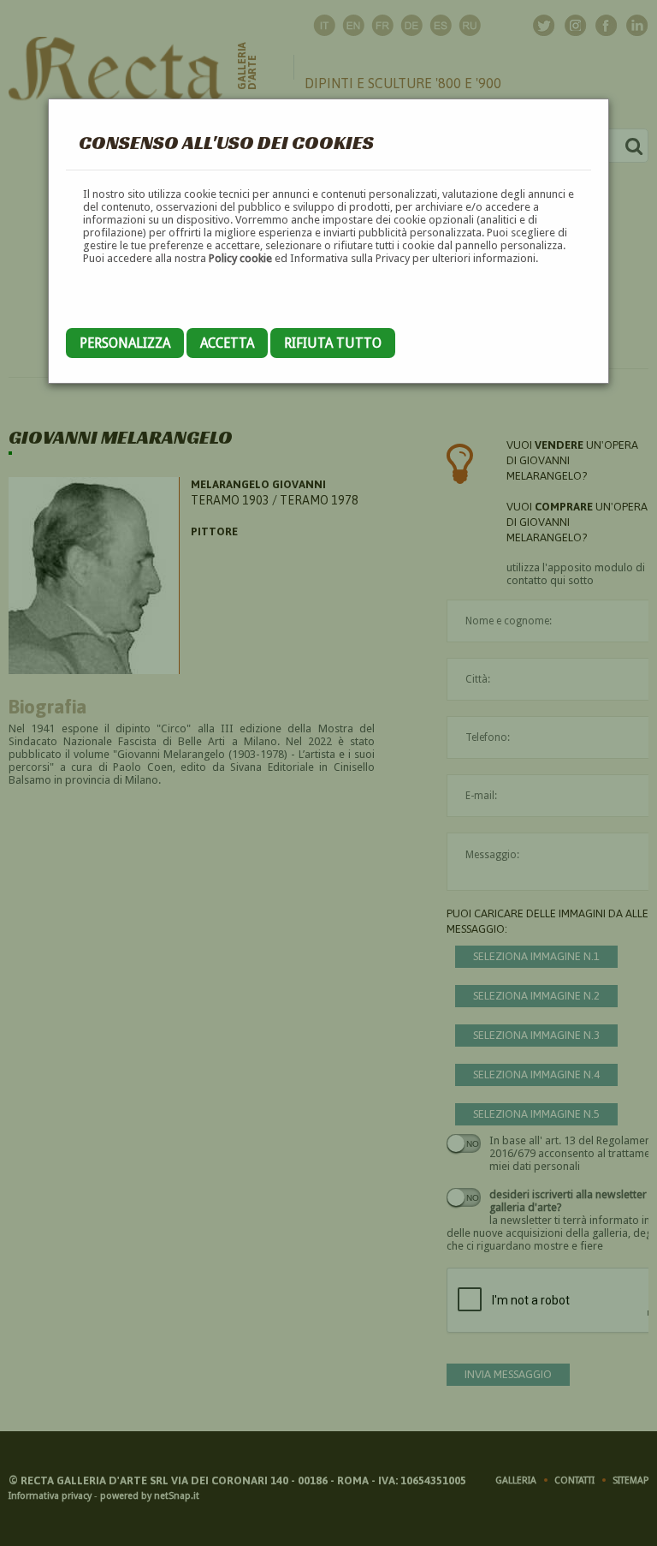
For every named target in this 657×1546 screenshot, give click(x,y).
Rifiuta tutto (333, 343)
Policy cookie (240, 258)
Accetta (227, 343)
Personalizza (125, 343)
